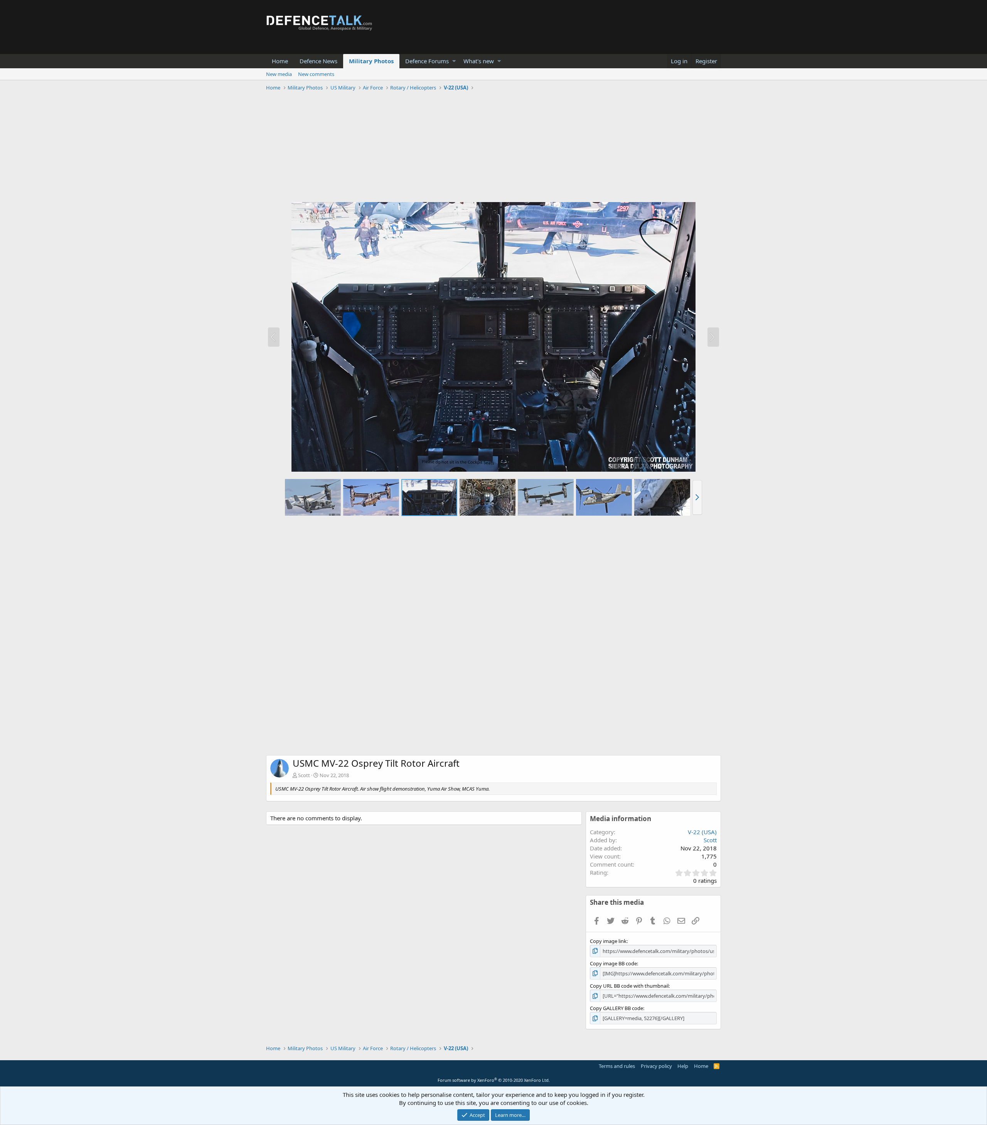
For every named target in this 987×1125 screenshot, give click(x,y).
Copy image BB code (613, 963)
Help (682, 1066)
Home (280, 61)
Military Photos (371, 61)
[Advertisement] (493, 148)
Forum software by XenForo (494, 1080)
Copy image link (608, 941)
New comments (316, 74)
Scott (304, 775)
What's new (478, 61)
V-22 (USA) (702, 832)
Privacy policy (656, 1066)
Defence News (318, 61)
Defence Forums (427, 61)
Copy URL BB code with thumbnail (629, 985)
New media (279, 74)
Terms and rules (617, 1066)
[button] (454, 61)
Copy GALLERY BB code (616, 1008)
